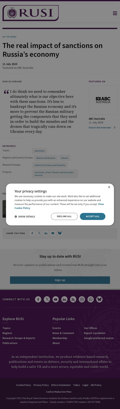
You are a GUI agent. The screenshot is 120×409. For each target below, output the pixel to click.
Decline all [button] (64, 216)
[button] (25, 216)
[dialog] (60, 204)
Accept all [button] (93, 216)
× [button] (109, 187)
